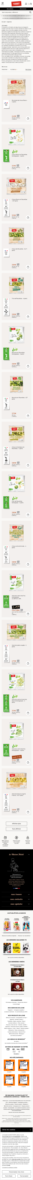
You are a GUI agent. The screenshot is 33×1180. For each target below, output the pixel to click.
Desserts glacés (24, 1028)
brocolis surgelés (13, 30)
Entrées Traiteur (19, 1019)
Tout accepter (24, 1176)
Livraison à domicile (9, 1011)
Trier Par (4, 69)
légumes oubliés (20, 31)
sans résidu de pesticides (20, 60)
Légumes (9, 21)
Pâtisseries (11, 1030)
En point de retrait (22, 1002)
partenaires (17, 1136)
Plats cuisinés (21, 1023)
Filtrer (13, 69)
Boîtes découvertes (13, 1033)
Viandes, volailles (22, 1024)
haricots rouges (15, 48)
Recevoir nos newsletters (24, 935)
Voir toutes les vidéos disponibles (16, 994)
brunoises (24, 36)
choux (7, 30)
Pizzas (23, 1021)
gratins (9, 38)
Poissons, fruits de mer (11, 1024)
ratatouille (17, 41)
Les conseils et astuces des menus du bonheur (16, 1043)
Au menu (16, 1041)
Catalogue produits (22, 1102)
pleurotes (28, 51)
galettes (15, 38)
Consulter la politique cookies (9, 1167)
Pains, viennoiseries (19, 1030)
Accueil (3, 21)
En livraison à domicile (11, 1002)
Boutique (21, 1033)
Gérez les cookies (9, 1104)
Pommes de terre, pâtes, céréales (19, 1026)
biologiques (9, 60)
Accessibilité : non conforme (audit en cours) (19, 1107)
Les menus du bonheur (16, 1035)
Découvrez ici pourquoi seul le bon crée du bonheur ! (16, 876)
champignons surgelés (7, 51)
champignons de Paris (19, 51)
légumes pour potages (22, 57)
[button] (26, 4)
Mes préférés (10, 9)
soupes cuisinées (8, 57)
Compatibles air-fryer (21, 1017)
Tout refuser (8, 1176)
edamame (14, 47)
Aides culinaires (8, 1028)
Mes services (23, 9)
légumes (18, 27)
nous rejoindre (16, 904)
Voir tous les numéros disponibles (16, 957)
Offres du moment (10, 1017)
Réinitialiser (28, 69)
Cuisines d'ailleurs (12, 1023)
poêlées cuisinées (14, 39)
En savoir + (16, 1053)
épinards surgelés (6, 31)
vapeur (26, 28)
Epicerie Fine (22, 1032)
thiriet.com (5, 1100)
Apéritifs (12, 1019)
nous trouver (16, 894)
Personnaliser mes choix (16, 1172)
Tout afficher (16, 829)
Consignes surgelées (19, 1010)
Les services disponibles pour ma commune (19, 1100)
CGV (7, 1102)
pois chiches (21, 47)
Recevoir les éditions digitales (9, 935)
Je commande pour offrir (21, 1011)
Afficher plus (16, 823)
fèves (7, 48)
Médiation (25, 1104)
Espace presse (25, 1106)
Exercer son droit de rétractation (16, 1112)
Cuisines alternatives (13, 1032)
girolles (7, 53)
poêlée (3, 30)
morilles (12, 53)
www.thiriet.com (6, 1136)
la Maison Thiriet (16, 855)
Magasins (10, 1010)
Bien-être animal (8, 1106)
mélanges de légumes (24, 34)
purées (28, 56)
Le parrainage (16, 1004)
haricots (25, 30)
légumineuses (7, 47)
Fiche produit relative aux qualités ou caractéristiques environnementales (17, 1110)
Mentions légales (13, 1102)
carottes (20, 30)
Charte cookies (18, 1104)
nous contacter (16, 899)
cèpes (3, 53)
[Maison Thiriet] (16, 4)
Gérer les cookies (16, 1159)
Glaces (18, 1028)
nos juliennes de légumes (12, 36)
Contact (5, 1107)
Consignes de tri (17, 1106)
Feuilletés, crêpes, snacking (14, 1021)
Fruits (14, 1028)
